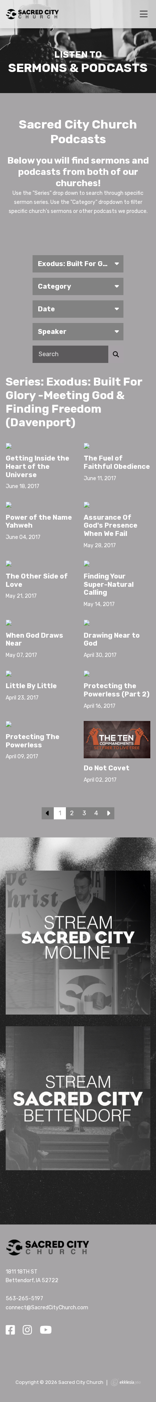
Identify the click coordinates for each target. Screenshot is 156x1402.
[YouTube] (46, 1330)
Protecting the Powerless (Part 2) (117, 690)
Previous (48, 813)
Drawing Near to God (112, 639)
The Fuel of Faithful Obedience (117, 462)
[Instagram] (27, 1330)
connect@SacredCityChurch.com (47, 1307)
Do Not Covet (106, 768)
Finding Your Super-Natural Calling (109, 584)
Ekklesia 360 (126, 1382)
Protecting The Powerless (32, 741)
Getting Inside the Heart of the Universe (37, 466)
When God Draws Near (34, 639)
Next (108, 813)
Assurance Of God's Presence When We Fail (110, 525)
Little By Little (31, 686)
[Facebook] (10, 1330)
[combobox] (78, 263)
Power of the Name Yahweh (39, 521)
